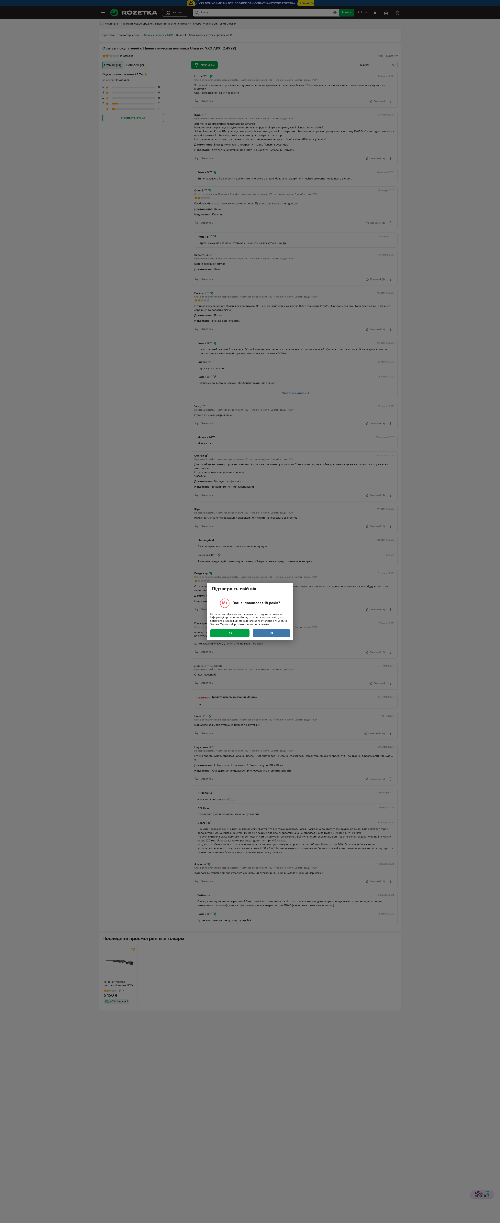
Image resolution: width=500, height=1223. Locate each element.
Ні (271, 633)
